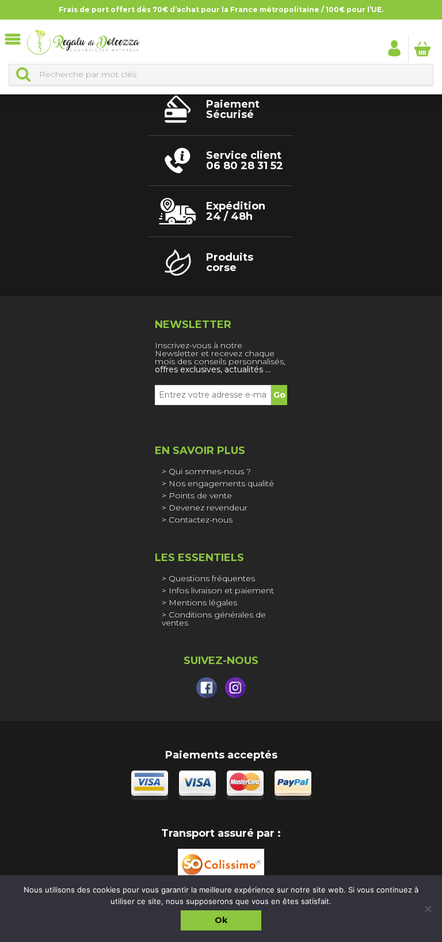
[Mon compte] (394, 48)
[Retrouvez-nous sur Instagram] (235, 687)
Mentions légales (203, 602)
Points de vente (200, 495)
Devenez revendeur (208, 508)
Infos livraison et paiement (221, 590)
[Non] (427, 908)
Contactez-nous (201, 520)
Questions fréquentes (212, 578)
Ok (221, 920)
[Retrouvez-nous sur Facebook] (206, 687)
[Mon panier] (422, 48)
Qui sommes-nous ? (210, 471)
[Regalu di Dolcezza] (83, 42)
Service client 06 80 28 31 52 (244, 160)
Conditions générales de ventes (214, 619)
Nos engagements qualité (221, 483)
